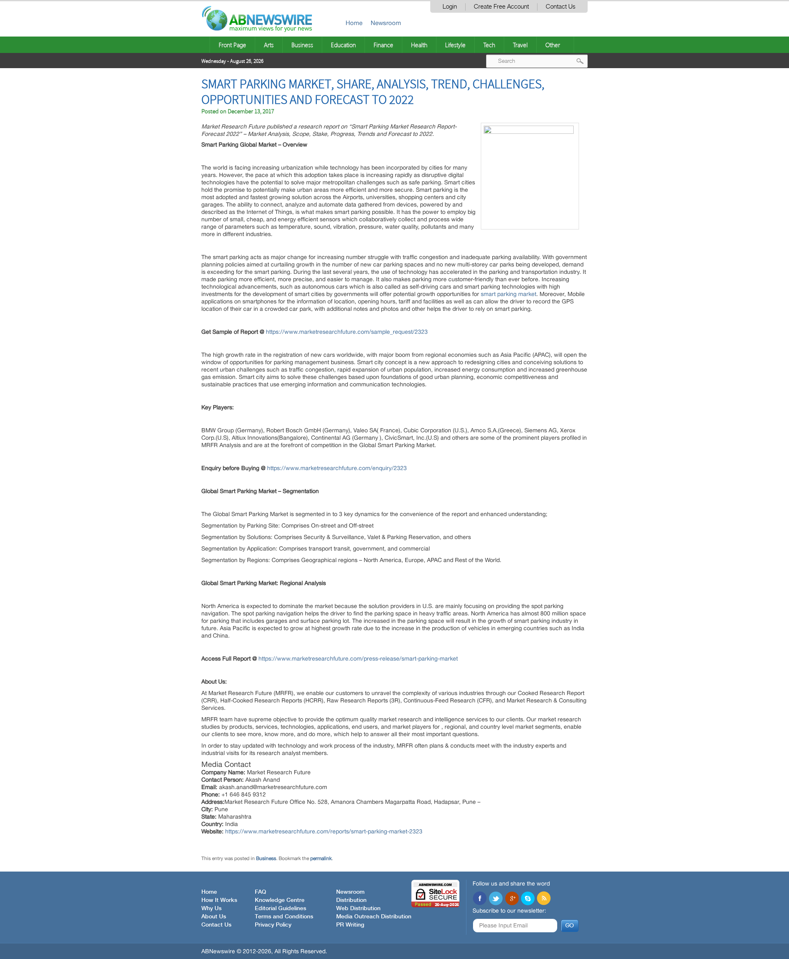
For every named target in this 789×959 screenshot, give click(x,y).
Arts (269, 45)
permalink (321, 858)
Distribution (351, 900)
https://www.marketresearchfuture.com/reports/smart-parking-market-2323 (323, 831)
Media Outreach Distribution (373, 917)
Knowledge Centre (280, 900)
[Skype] (528, 899)
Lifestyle (455, 45)
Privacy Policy (273, 925)
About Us (213, 917)
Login (450, 7)
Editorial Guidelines (280, 908)
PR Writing (350, 925)
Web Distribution (358, 908)
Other (552, 45)
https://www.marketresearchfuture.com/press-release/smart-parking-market (358, 658)
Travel (520, 45)
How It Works (219, 900)
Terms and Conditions (284, 917)
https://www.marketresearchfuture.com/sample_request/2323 (347, 331)
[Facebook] (480, 899)
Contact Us (560, 7)
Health (419, 45)
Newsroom (386, 22)
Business (302, 45)
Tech (489, 45)
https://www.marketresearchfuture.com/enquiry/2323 (337, 468)
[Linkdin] (512, 899)
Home (354, 22)
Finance (383, 45)
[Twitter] (496, 899)
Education (343, 45)
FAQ (260, 892)
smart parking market (508, 294)
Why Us (211, 908)
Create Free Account (501, 7)
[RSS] (544, 899)
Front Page (232, 45)
